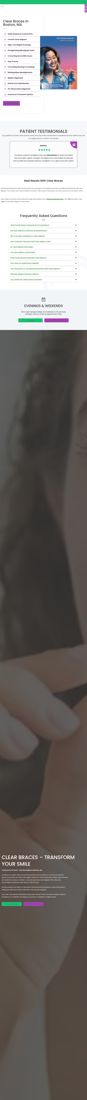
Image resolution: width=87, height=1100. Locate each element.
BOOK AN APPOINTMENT (13, 904)
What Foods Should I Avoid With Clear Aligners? (28, 258)
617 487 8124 (31, 320)
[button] (43, 225)
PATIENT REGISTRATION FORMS (34, 904)
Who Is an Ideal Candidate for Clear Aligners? (27, 236)
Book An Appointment (57, 320)
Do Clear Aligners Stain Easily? (21, 247)
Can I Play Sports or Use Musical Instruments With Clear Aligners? (35, 269)
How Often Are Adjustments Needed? (24, 263)
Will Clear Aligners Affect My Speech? (24, 274)
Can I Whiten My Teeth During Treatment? (26, 279)
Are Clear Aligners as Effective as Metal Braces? (28, 230)
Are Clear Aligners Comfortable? (22, 252)
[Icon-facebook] (86, 8)
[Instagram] (86, 11)
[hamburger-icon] (85, 2)
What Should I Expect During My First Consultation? (29, 225)
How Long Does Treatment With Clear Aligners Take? (30, 241)
